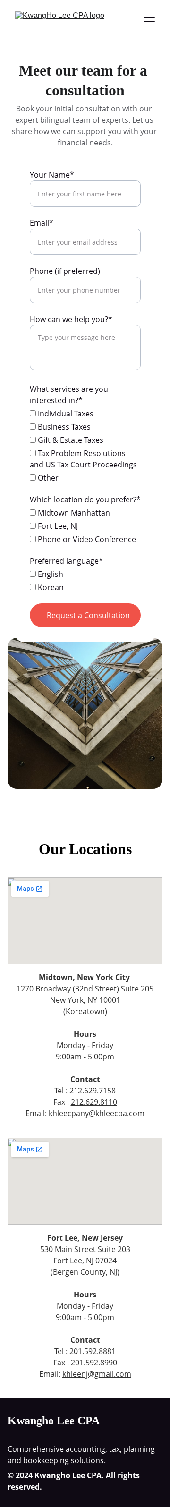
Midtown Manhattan (73, 513)
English (49, 574)
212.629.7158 (92, 1090)
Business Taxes (63, 427)
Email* (41, 223)
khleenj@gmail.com (96, 1374)
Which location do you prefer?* (85, 499)
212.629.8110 (94, 1102)
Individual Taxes (65, 413)
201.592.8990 (94, 1362)
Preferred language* (66, 561)
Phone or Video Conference (86, 539)
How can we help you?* (71, 319)
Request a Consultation (88, 615)
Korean (50, 587)
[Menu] (149, 21)
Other (47, 478)
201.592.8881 (92, 1351)
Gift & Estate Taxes (69, 440)
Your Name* (52, 174)
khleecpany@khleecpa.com (96, 1113)
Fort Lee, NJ (57, 526)
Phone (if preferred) (65, 271)
